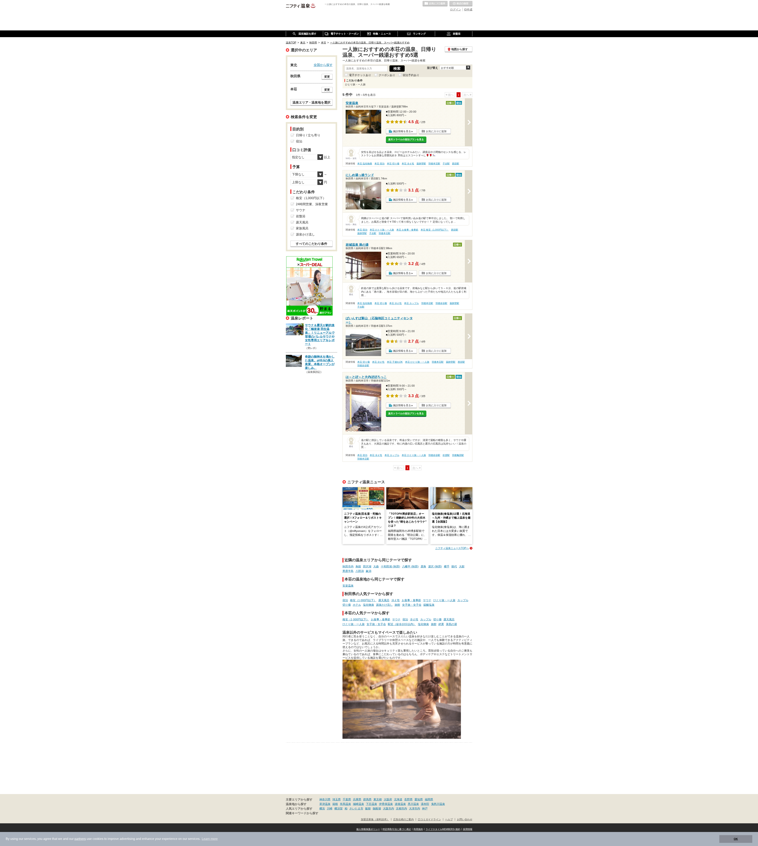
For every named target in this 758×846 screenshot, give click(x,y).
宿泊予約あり (411, 75)
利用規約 (418, 829)
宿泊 (345, 600)
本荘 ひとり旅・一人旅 (382, 229)
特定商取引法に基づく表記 (397, 829)
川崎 (329, 808)
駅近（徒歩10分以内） (402, 624)
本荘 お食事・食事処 (407, 229)
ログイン (455, 9)
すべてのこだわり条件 (311, 243)
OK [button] (736, 838)
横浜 (322, 808)
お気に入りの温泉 (435, 4)
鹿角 (423, 566)
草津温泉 (324, 803)
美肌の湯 (451, 624)
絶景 (441, 624)
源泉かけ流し (384, 604)
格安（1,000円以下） (363, 600)
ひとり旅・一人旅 (444, 600)
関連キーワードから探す (302, 813)
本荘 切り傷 (393, 163)
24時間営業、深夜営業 (312, 204)
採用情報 (467, 829)
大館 (461, 566)
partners (80, 838)
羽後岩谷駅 (441, 303)
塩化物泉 (368, 604)
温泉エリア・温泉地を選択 (311, 102)
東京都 (377, 799)
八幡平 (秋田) (410, 566)
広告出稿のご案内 (403, 819)
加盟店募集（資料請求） (375, 819)
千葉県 (347, 799)
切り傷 (346, 604)
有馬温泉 (345, 803)
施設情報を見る (402, 131)
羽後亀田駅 (458, 455)
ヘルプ (449, 819)
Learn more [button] (210, 838)
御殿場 (377, 808)
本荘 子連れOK (395, 362)
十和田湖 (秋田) (390, 566)
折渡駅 (446, 455)
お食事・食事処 (411, 600)
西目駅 (455, 163)
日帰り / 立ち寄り (308, 135)
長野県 (408, 799)
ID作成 (468, 9)
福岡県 (429, 799)
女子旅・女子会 (411, 604)
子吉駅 (446, 163)
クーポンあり (387, 75)
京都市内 (401, 808)
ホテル (357, 604)
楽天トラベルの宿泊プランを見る (406, 139)
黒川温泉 (413, 803)
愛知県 (419, 799)
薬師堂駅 (421, 163)
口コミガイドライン (429, 819)
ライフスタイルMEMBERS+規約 (443, 829)
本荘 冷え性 (408, 163)
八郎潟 (360, 571)
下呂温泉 (371, 803)
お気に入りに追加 (436, 131)
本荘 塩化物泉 (364, 163)
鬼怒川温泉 (438, 803)
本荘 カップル (411, 303)
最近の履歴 (460, 4)
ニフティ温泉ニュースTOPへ (452, 548)
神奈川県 (324, 799)
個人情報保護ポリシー (368, 829)
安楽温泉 (348, 585)
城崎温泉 (358, 803)
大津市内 (414, 808)
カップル (462, 600)
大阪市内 (388, 808)
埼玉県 (336, 799)
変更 (327, 76)
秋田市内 (348, 566)
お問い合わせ (464, 819)
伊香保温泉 (386, 803)
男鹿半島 (348, 571)
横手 (446, 566)
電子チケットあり (360, 75)
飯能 (368, 808)
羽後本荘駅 (434, 163)
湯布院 (425, 803)
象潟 (368, 571)
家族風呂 (302, 228)
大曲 (376, 566)
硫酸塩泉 (428, 604)
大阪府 (388, 799)
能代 (454, 566)
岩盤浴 (300, 216)
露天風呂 (383, 600)
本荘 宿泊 (379, 163)
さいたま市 (356, 808)
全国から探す (323, 65)
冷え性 (395, 600)
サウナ (427, 600)
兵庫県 (357, 799)
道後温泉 (400, 803)
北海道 (398, 799)
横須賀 (338, 808)
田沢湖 (367, 566)
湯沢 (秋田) (435, 566)
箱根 (335, 803)
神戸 (425, 808)
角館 (358, 566)
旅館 (397, 604)
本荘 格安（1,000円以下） (435, 229)
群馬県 (367, 799)
